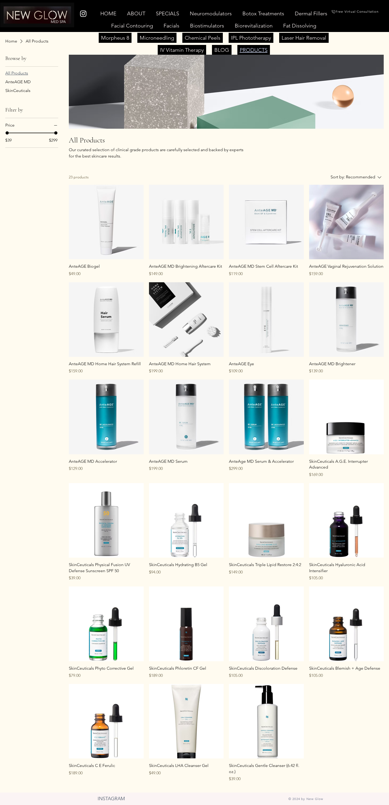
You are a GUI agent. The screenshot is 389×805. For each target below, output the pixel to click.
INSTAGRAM (111, 799)
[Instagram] (83, 13)
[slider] (7, 133)
